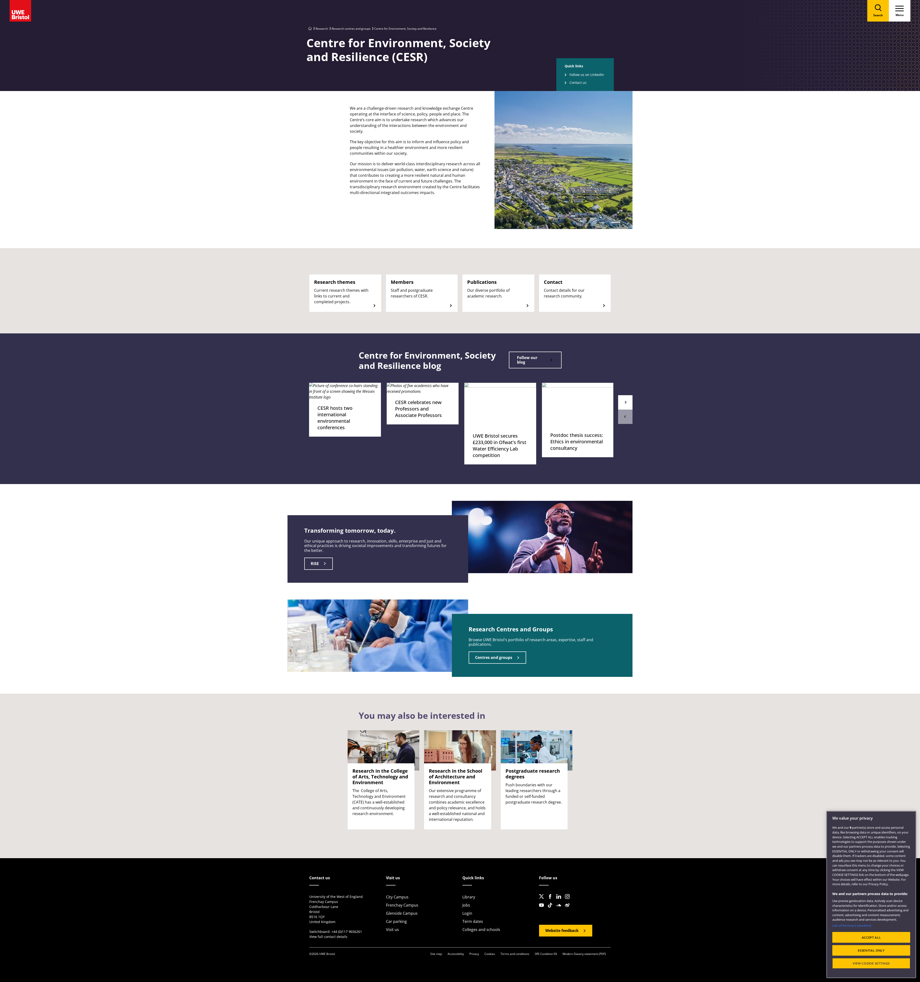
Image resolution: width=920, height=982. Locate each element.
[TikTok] (551, 909)
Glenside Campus (402, 913)
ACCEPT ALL (871, 937)
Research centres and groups (351, 29)
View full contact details (328, 936)
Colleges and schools (481, 929)
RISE (315, 563)
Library (468, 897)
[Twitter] (543, 900)
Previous (625, 417)
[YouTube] (543, 909)
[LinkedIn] (560, 900)
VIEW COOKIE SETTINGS (871, 963)
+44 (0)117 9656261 (346, 931)
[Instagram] (569, 900)
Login (467, 913)
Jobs (466, 905)
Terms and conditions (514, 954)
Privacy (474, 954)
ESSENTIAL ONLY (871, 950)
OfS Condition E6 (546, 954)
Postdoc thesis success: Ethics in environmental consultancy (576, 441)
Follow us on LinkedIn (586, 74)
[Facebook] (551, 900)
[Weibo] (569, 909)
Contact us (577, 82)
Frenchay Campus (402, 905)
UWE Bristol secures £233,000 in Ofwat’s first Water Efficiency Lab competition (499, 445)
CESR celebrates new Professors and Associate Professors (418, 408)
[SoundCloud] (560, 909)
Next (625, 402)
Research (322, 29)
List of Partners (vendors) (851, 925)
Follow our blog (527, 360)
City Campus (397, 897)
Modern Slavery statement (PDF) (584, 954)
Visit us (392, 929)
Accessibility (456, 954)
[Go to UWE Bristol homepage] (310, 29)
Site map (436, 954)
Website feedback (562, 930)
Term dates (472, 921)
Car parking (396, 921)
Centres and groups (493, 657)
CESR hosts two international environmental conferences (334, 418)
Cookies (489, 954)
